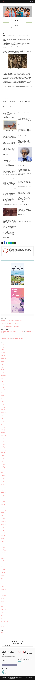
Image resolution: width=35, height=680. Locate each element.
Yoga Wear (2, 627)
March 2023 (3, 407)
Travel (2, 612)
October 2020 (3, 452)
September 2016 (3, 510)
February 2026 (3, 353)
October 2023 (3, 396)
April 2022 (2, 424)
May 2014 (2, 544)
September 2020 (3, 453)
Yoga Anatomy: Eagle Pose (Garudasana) (25, 336)
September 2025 (3, 361)
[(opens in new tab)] (25, 153)
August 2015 (3, 526)
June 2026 (2, 347)
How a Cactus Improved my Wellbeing (7, 321)
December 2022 (3, 412)
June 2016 (2, 513)
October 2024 (3, 378)
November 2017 (3, 489)
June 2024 (2, 384)
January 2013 (3, 552)
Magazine (2, 586)
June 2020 (2, 458)
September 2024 (3, 380)
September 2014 (3, 539)
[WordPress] (15, 254)
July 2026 (2, 346)
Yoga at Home (3, 620)
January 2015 (3, 535)
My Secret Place (3, 595)
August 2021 (3, 436)
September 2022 (3, 416)
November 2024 (3, 376)
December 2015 (3, 521)
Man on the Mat (3, 587)
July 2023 (2, 401)
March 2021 (3, 444)
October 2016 (3, 509)
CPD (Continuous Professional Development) (8, 573)
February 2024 (3, 390)
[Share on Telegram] (11, 243)
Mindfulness (3, 593)
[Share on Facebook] (4, 243)
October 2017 (3, 490)
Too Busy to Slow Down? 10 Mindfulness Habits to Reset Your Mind (11, 320)
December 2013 (3, 550)
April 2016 (2, 516)
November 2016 (3, 507)
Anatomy (2, 561)
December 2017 (3, 487)
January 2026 (3, 355)
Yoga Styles (3, 626)
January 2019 (3, 467)
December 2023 (3, 393)
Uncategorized (3, 613)
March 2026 (3, 352)
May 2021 (2, 441)
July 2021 (2, 438)
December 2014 (3, 536)
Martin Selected (3, 589)
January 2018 (3, 486)
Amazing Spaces (3, 560)
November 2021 (3, 432)
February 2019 (3, 466)
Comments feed (3, 635)
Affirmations (3, 558)
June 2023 (2, 403)
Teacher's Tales (3, 609)
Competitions (3, 569)
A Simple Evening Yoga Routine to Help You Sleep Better (10, 323)
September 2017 (3, 492)
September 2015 (3, 524)
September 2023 (3, 398)
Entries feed (3, 634)
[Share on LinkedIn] (6, 243)
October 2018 (3, 472)
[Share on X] (2, 243)
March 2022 (3, 426)
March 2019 (3, 464)
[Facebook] (10, 254)
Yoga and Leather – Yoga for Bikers (17, 338)
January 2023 (3, 410)
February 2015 (3, 533)
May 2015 (2, 529)
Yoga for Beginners (4, 623)
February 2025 (3, 372)
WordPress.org (3, 637)
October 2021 (3, 433)
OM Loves (2, 598)
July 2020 (2, 456)
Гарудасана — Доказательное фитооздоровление (9, 336)
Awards (2, 566)
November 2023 (3, 395)
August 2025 (3, 363)
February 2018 (3, 484)
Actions (2, 557)
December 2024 (3, 375)
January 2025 (3, 373)
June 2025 (2, 366)
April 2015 (2, 530)
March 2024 (3, 389)
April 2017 (2, 499)
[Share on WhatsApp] (9, 243)
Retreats (2, 601)
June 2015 (2, 527)
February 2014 (3, 549)
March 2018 (3, 483)
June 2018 (2, 478)
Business (2, 567)
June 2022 (2, 421)
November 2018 (3, 470)
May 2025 (2, 367)
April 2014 (2, 546)
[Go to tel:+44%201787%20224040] (9, 671)
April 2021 (2, 443)
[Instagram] (13, 254)
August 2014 (3, 541)
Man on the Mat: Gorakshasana (23, 339)
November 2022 (3, 413)
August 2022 (3, 418)
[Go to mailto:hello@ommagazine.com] (9, 673)
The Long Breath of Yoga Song (6, 338)
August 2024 (3, 381)
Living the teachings (4, 584)
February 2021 (3, 446)
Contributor (3, 572)
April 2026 (2, 350)
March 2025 (3, 370)
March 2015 (3, 532)
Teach (2, 606)
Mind (1, 592)
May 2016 (2, 515)
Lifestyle (2, 583)
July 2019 (2, 461)
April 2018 (2, 481)
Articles (2, 564)
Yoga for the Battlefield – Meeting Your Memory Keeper (10, 326)
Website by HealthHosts (28, 677)
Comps (2, 570)
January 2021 (3, 447)
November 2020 (3, 450)
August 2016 (3, 512)
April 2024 (2, 387)
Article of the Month (4, 563)
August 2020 (3, 455)
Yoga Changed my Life (4, 621)
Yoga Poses (3, 624)
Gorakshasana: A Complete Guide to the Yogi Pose (9, 339)
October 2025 (3, 360)
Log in (2, 632)
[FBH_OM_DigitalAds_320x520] (17, 273)
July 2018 (2, 476)
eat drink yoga (3, 575)
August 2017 (3, 493)
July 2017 (2, 495)
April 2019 (2, 463)
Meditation (2, 590)
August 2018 (3, 475)
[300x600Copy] (17, 300)
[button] (9, 665)
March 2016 (3, 518)
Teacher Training (3, 607)
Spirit (2, 604)
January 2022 (3, 429)
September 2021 (3, 435)
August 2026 (3, 344)
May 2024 (2, 386)
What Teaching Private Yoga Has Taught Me (8, 324)
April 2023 (2, 406)
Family (2, 577)
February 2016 (3, 519)
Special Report (3, 603)
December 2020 (3, 449)
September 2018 (3, 473)
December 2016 (3, 506)
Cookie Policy (17, 677)
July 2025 (2, 364)
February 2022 (3, 427)
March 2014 (3, 547)
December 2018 (3, 469)
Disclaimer (13, 678)
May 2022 (2, 423)
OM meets (2, 600)
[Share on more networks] (15, 243)
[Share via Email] (13, 243)
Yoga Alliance (12, 248)
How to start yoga (4, 581)
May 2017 (2, 498)
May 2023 (2, 404)
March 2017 (3, 501)
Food (1, 580)
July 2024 (2, 383)
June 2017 (2, 496)
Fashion (2, 578)
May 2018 (2, 479)
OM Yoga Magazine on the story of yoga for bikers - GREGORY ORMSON (12, 331)
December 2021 (3, 430)
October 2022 (3, 415)
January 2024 (3, 392)
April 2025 (2, 369)
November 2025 (3, 358)
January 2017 (3, 504)
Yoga (1, 618)
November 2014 (3, 538)
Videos (2, 615)
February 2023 (3, 409)
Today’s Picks (3, 610)
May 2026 (2, 349)
